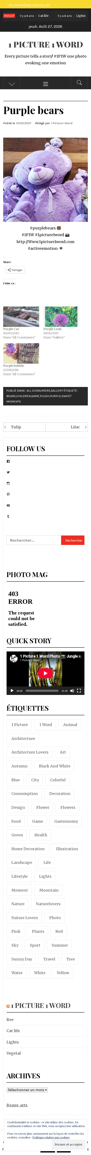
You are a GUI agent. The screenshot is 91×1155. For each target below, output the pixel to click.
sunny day (21, 959)
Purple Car (11, 329)
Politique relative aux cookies (51, 1137)
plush (44, 396)
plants (38, 931)
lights (45, 876)
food (16, 821)
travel (49, 959)
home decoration (28, 848)
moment (19, 890)
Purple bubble (13, 366)
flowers (68, 807)
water (17, 972)
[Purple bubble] (21, 353)
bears (11, 396)
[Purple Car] (21, 317)
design (18, 807)
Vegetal (14, 1053)
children (23, 396)
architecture (23, 738)
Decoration (59, 793)
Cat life (26, 16)
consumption (24, 793)
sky (14, 945)
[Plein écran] (79, 693)
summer (60, 945)
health (40, 835)
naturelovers (48, 903)
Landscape (21, 862)
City (35, 779)
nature (18, 903)
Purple (55, 396)
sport (35, 945)
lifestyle (19, 876)
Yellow (63, 972)
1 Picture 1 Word (45, 44)
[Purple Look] (61, 317)
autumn (19, 766)
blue (15, 779)
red (59, 931)
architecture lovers (29, 752)
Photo (55, 917)
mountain (49, 890)
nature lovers (24, 917)
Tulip (16, 427)
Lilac (75, 427)
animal (70, 724)
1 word (45, 724)
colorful (58, 779)
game (35, 396)
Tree (70, 959)
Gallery (57, 390)
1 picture (19, 724)
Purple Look (52, 329)
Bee (10, 1019)
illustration (67, 848)
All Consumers (38, 390)
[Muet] (72, 693)
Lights (64, 16)
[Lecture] (12, 693)
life (47, 862)
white (40, 972)
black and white (54, 766)
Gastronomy (66, 821)
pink (16, 931)
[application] (45, 673)
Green (17, 835)
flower (42, 807)
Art (63, 752)
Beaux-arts (17, 1105)
